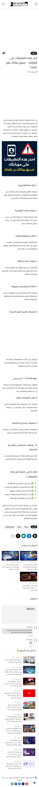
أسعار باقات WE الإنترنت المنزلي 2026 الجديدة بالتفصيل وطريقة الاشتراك (14, 754)
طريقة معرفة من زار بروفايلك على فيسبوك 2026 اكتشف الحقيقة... (10, 567)
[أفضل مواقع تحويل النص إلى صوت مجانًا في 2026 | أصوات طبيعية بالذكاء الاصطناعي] (29, 670)
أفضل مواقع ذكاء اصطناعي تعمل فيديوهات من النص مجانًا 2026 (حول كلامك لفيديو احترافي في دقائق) (13, 730)
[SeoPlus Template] (36, 777)
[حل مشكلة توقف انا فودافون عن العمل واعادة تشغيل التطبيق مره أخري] (29, 693)
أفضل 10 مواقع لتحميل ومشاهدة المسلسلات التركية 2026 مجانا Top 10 (13, 683)
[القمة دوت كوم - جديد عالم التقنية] (19, 4)
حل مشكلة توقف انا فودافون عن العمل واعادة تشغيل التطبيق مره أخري (13, 695)
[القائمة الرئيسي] (35, 4)
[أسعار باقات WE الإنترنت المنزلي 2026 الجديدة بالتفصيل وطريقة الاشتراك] (29, 752)
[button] (29, 536)
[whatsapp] (12, 784)
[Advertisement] (19, 31)
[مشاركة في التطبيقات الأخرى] (12, 536)
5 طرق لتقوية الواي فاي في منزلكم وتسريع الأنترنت (13, 661)
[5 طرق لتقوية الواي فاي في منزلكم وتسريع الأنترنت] (29, 660)
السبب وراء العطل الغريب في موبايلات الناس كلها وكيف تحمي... (29, 587)
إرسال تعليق (30, 608)
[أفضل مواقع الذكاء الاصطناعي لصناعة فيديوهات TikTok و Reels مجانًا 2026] (29, 740)
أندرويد (19, 527)
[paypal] (16, 784)
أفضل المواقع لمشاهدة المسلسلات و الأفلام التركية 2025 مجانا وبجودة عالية (13, 719)
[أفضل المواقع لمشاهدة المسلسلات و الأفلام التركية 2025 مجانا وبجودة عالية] (29, 717)
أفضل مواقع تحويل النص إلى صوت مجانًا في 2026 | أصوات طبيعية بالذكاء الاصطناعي (13, 671)
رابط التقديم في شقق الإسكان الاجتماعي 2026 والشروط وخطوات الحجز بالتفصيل (14, 707)
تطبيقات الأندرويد (9, 527)
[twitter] (23, 784)
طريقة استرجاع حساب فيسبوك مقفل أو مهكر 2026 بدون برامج (30, 567)
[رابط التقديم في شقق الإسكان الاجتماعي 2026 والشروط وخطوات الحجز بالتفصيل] (29, 705)
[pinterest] (26, 784)
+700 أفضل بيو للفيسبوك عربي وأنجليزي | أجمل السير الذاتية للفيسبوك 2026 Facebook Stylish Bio (13, 766)
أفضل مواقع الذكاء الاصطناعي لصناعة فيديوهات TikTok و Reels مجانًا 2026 (13, 742)
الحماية (34, 53)
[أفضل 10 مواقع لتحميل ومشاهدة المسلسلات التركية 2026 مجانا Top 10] (29, 681)
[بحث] (3, 4)
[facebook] (19, 784)
